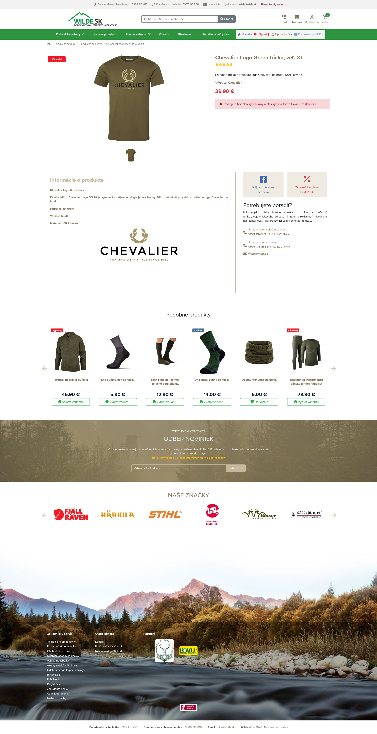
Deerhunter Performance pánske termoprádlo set (259, 381)
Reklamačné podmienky (61, 646)
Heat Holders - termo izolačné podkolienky (118, 381)
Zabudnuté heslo (57, 689)
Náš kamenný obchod (108, 651)
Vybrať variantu (72, 402)
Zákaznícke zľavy (307, 189)
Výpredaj (263, 34)
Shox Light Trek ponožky (70, 380)
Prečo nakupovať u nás (109, 646)
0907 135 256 (257, 246)
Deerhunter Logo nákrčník (212, 380)
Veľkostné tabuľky (58, 660)
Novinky (247, 34)
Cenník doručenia (58, 693)
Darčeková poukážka (311, 34)
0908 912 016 (257, 233)
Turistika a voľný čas (216, 34)
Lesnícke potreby (103, 34)
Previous (44, 368)
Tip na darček (283, 34)
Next (333, 368)
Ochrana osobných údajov (63, 656)
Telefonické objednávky (61, 641)
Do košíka (214, 402)
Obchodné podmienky (60, 651)
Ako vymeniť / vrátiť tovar (62, 665)
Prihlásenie (53, 679)
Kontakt (99, 641)
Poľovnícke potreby (68, 34)
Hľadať (228, 19)
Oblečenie (185, 34)
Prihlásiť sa (236, 468)
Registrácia (53, 684)
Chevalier (235, 83)
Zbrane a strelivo (137, 34)
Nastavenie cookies (276, 727)
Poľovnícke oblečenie (90, 44)
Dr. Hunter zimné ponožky (164, 380)
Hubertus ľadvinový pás (306, 380)
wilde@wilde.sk (258, 254)
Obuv (163, 34)
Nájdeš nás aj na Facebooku (263, 189)
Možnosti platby (56, 698)
